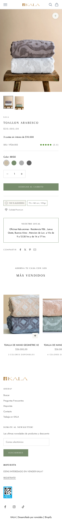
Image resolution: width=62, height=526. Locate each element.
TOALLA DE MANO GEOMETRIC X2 (21, 345)
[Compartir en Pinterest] (30, 249)
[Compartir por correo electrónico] (34, 249)
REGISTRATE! (9, 477)
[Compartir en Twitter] (25, 249)
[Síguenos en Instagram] (14, 507)
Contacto (7, 411)
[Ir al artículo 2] (19, 103)
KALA (6, 117)
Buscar (6, 395)
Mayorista (7, 406)
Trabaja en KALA (11, 416)
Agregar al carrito (31, 187)
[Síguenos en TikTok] (23, 507)
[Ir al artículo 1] (8, 102)
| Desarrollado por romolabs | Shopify (34, 517)
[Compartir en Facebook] (20, 249)
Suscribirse (15, 453)
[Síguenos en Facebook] (5, 507)
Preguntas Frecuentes (13, 400)
